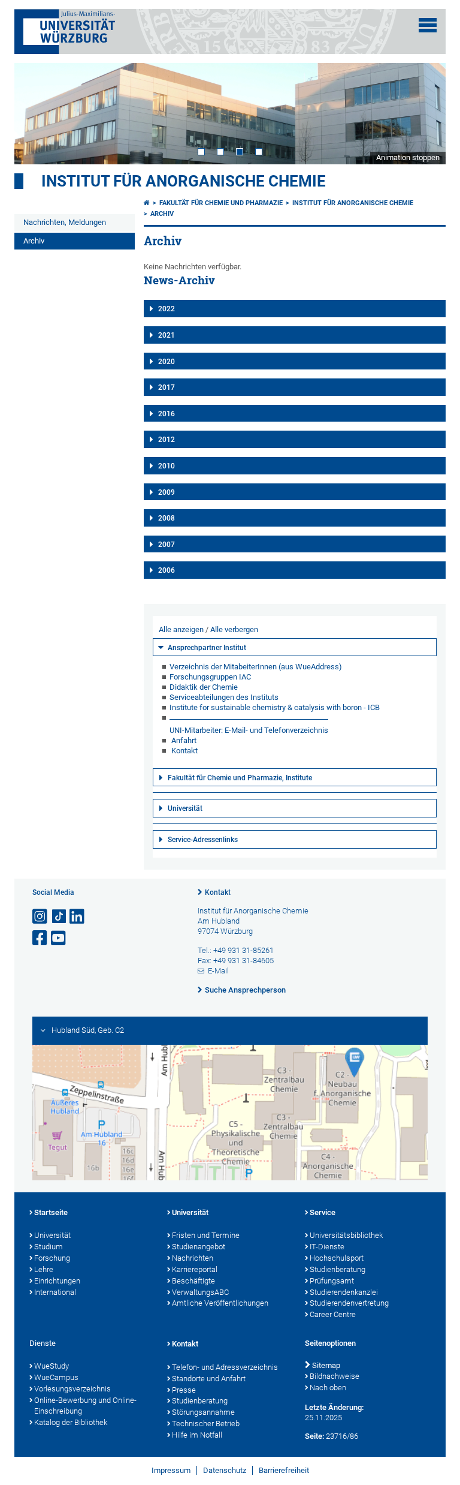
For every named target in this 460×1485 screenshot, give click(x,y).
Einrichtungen (57, 1280)
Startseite (51, 1212)
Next (425, 113)
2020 (166, 361)
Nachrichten (192, 1257)
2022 (166, 309)
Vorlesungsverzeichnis (72, 1388)
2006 (166, 570)
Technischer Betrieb (206, 1423)
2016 (166, 414)
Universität (185, 808)
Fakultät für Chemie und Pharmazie (221, 203)
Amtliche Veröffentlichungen (220, 1302)
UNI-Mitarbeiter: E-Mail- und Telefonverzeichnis (249, 730)
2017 (166, 387)
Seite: (314, 1436)
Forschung (52, 1257)
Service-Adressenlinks (203, 839)
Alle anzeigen (181, 629)
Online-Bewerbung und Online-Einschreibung (85, 1406)
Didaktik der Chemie (204, 687)
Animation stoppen (408, 157)
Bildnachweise (334, 1376)
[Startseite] (147, 203)
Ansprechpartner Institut (207, 648)
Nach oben (328, 1387)
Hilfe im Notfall (197, 1434)
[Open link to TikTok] (59, 916)
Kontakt (184, 750)
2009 (166, 492)
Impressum (171, 1470)
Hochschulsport (337, 1257)
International (55, 1292)
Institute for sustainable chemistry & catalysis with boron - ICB (275, 707)
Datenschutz (224, 1470)
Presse (184, 1389)
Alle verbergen (234, 629)
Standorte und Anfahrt (209, 1378)
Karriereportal (194, 1269)
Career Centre (333, 1314)
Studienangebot (198, 1246)
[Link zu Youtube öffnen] (59, 938)
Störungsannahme (203, 1412)
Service (322, 1212)
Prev (35, 113)
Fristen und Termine (206, 1235)
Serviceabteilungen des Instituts (224, 697)
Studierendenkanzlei (344, 1292)
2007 (166, 544)
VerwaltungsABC (200, 1292)
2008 (166, 518)
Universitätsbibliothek (346, 1235)
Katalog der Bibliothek (70, 1422)
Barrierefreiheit (284, 1470)
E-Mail (218, 970)
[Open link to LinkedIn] (77, 916)
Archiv (33, 240)
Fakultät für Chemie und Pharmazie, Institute (240, 778)
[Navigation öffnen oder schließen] (428, 25)
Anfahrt (183, 740)
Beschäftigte (193, 1280)
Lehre (43, 1269)
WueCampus (56, 1377)
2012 (166, 439)
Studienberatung (337, 1269)
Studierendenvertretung (349, 1302)
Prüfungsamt (332, 1280)
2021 (166, 335)
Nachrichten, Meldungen (64, 222)
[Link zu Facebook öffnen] (40, 938)
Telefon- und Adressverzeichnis (225, 1367)
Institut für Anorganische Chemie (183, 181)
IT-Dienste (327, 1246)
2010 (166, 466)
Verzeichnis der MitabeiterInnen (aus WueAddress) (256, 666)
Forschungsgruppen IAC (210, 676)
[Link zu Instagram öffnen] (40, 916)
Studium (48, 1246)
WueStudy (51, 1365)
